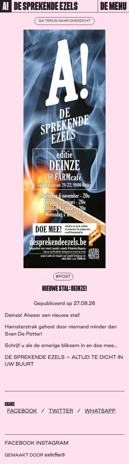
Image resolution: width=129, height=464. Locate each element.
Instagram (52, 442)
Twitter (61, 410)
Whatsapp (100, 410)
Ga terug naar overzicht (64, 21)
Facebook (22, 410)
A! (6, 6)
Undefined (54, 455)
